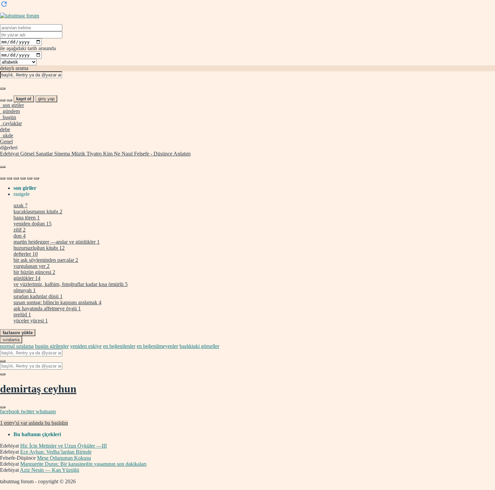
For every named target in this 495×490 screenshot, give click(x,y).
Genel (6, 141)
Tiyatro (93, 153)
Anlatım (181, 153)
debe (5, 129)
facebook (10, 411)
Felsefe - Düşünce (152, 153)
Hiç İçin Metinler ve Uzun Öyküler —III (63, 446)
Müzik (77, 153)
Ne (116, 153)
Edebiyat (9, 153)
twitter (28, 411)
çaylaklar (11, 123)
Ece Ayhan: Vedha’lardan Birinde (56, 452)
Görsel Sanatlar (36, 153)
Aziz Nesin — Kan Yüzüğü (49, 470)
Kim (107, 153)
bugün (8, 117)
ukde (6, 135)
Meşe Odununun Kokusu (64, 458)
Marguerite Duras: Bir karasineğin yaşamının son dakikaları (83, 464)
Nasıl (126, 153)
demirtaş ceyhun (38, 389)
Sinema (61, 153)
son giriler (12, 105)
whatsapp (46, 411)
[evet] (2, 361)
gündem (10, 111)
